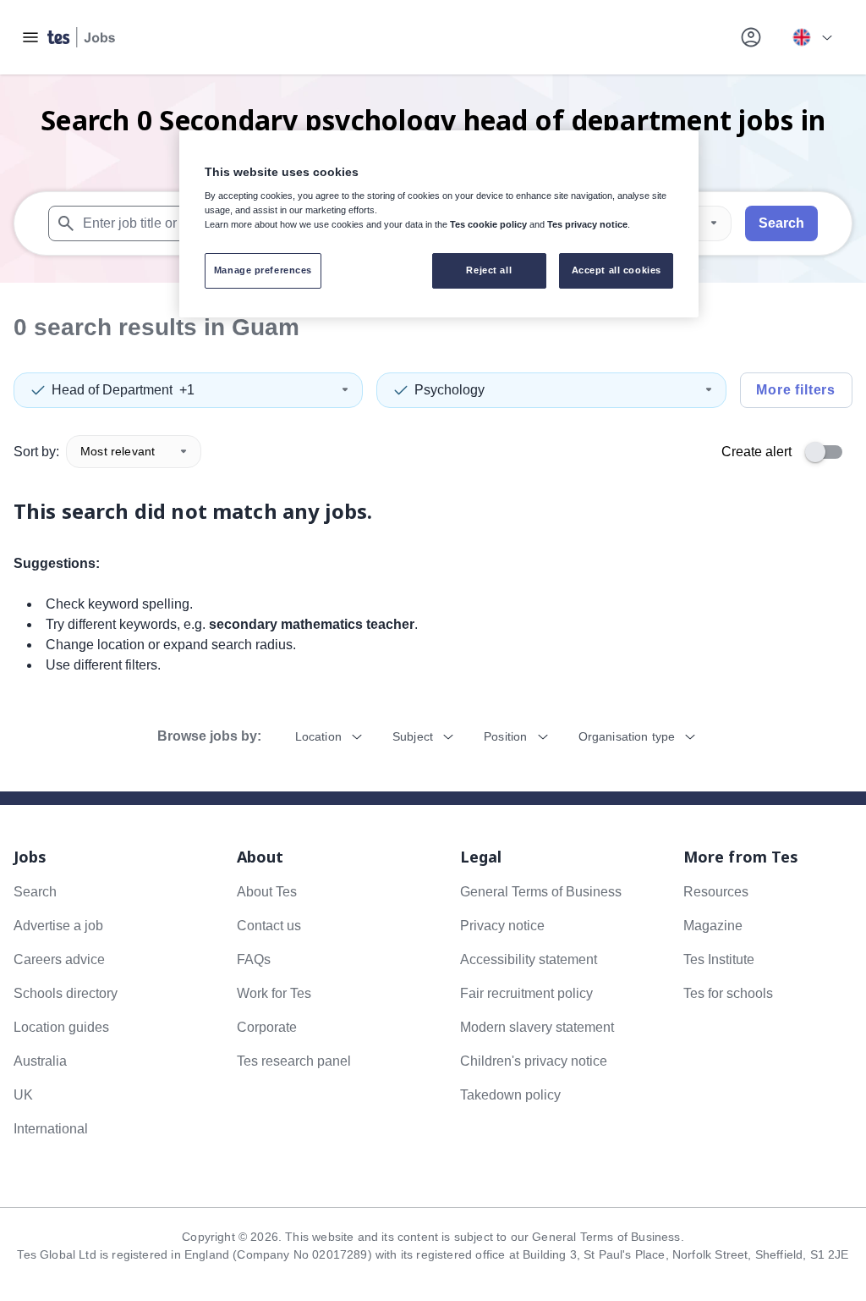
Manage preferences (263, 270)
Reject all (489, 270)
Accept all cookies (616, 270)
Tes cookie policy (488, 224)
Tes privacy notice (587, 224)
